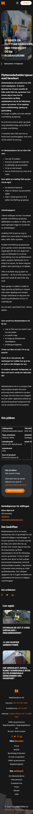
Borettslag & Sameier (16, 753)
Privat (16, 746)
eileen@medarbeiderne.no (16, 485)
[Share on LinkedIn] (12, 595)
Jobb (16, 794)
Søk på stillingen (14, 491)
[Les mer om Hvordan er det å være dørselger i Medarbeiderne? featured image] (16, 617)
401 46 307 (22, 708)
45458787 (5, 517)
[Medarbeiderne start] (16, 691)
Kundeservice (16, 783)
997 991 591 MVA (20, 703)
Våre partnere (16, 780)
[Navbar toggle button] (17, 3)
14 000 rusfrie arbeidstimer (11, 643)
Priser (16, 787)
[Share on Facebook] (2, 595)
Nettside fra (16, 810)
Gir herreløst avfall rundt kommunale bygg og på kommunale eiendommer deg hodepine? (16, 673)
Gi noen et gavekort (16, 757)
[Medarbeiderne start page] (3, 3)
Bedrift (16, 750)
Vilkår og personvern (16, 760)
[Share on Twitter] (7, 595)
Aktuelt (16, 790)
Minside (26, 3)
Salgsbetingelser (16, 764)
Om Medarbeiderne (16, 776)
